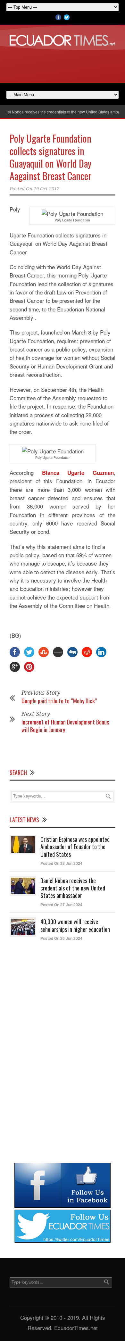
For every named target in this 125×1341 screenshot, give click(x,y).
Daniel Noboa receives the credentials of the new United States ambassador (72, 888)
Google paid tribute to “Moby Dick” (59, 701)
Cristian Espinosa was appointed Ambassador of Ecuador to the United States (75, 846)
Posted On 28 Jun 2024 (61, 863)
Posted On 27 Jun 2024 (61, 904)
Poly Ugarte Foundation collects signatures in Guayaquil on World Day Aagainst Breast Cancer (50, 157)
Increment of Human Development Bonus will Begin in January (65, 725)
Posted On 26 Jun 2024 (61, 938)
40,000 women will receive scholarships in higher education (75, 925)
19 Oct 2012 (46, 189)
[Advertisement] (62, 63)
